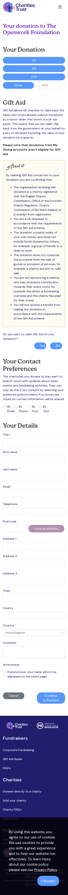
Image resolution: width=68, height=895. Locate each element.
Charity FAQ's (12, 810)
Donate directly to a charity (22, 791)
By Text (46, 409)
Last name (11, 469)
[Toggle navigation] (60, 7)
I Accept (48, 880)
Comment (9, 643)
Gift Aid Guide (12, 759)
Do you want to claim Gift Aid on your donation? (29, 336)
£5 (34, 60)
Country (8, 625)
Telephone (10, 504)
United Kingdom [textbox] (15, 632)
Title (7, 435)
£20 (34, 77)
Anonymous (11, 665)
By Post (35, 409)
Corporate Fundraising (18, 750)
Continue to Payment (51, 698)
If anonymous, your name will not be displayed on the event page (31, 674)
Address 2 (10, 556)
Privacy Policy (45, 869)
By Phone (23, 409)
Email (7, 487)
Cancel (13, 696)
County (8, 608)
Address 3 (10, 573)
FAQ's (7, 768)
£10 (34, 68)
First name (11, 452)
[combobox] (34, 632)
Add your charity (14, 800)
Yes (42, 346)
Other (18, 85)
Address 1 (9, 539)
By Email (10, 409)
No (58, 346)
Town (6, 591)
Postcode (9, 521)
